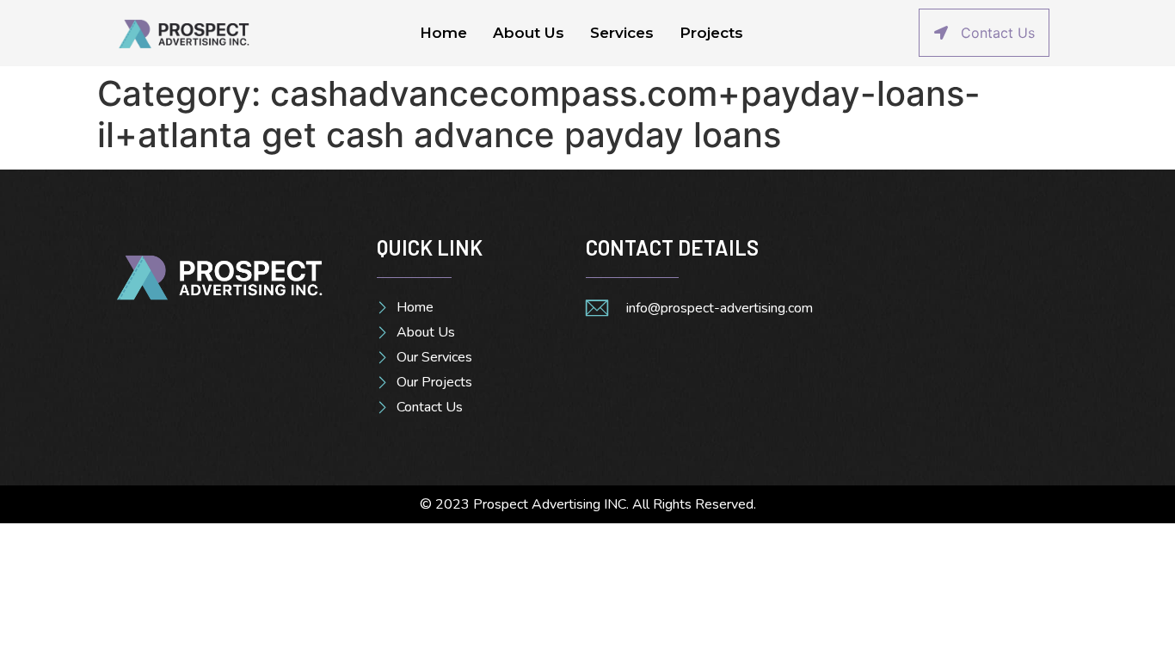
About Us (528, 32)
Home (443, 32)
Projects (711, 32)
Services (622, 32)
